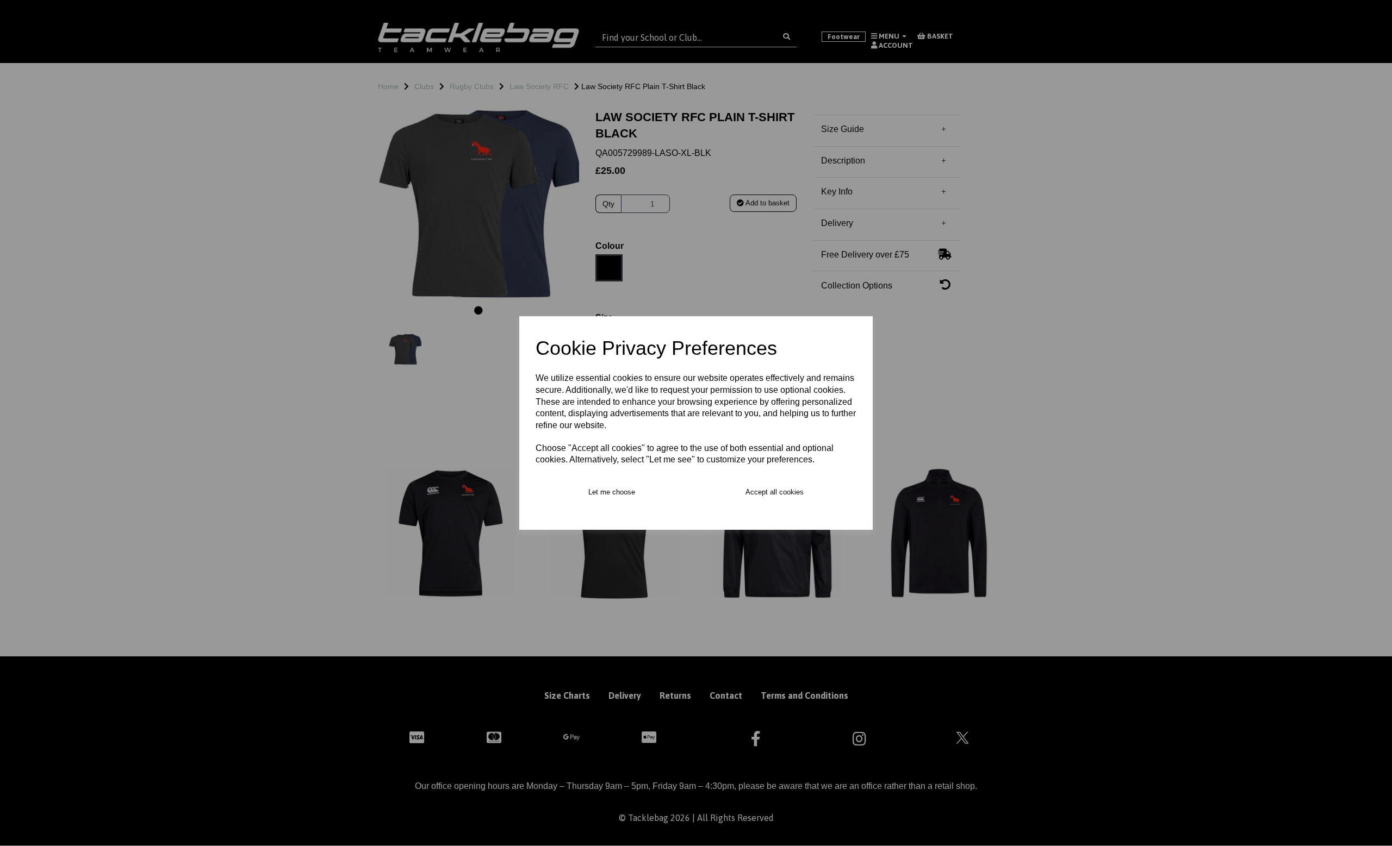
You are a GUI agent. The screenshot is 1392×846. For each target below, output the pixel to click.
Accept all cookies (774, 492)
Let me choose (611, 492)
